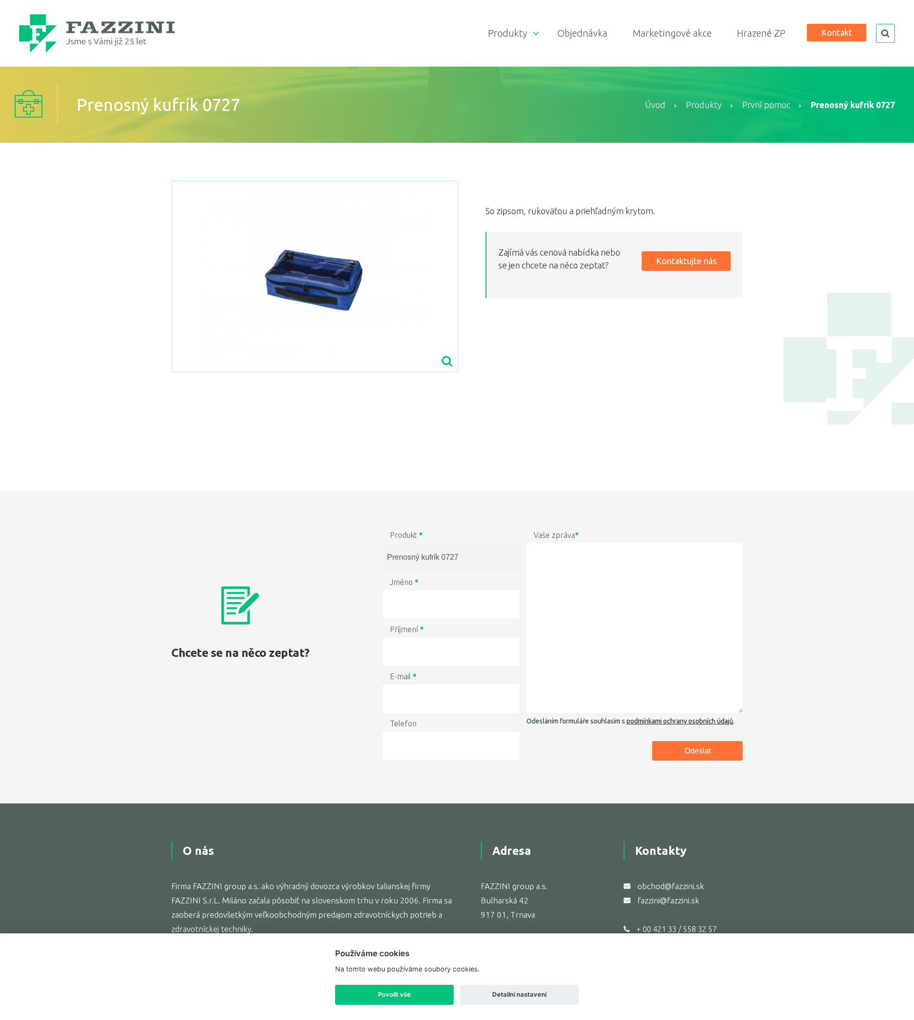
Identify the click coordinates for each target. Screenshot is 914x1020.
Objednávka (582, 33)
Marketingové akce (672, 33)
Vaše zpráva (556, 535)
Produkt (406, 535)
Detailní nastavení (519, 994)
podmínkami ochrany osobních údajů (679, 721)
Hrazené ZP (761, 33)
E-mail (403, 676)
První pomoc (766, 104)
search (885, 33)
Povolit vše (394, 994)
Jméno (404, 582)
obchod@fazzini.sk (670, 886)
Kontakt (836, 32)
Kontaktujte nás (686, 261)
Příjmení (407, 629)
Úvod (655, 104)
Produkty (507, 33)
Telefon (403, 723)
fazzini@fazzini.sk (668, 900)
